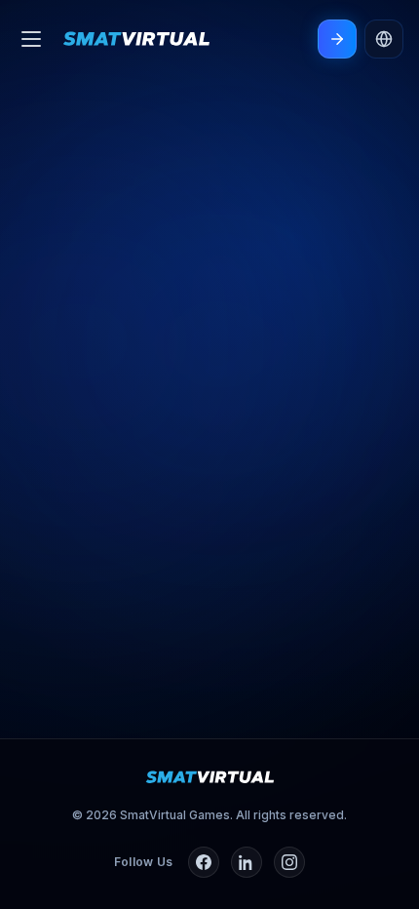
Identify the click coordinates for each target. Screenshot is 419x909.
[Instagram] (289, 862)
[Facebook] (203, 862)
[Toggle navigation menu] (31, 39)
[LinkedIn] (246, 862)
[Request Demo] (337, 39)
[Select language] (383, 39)
